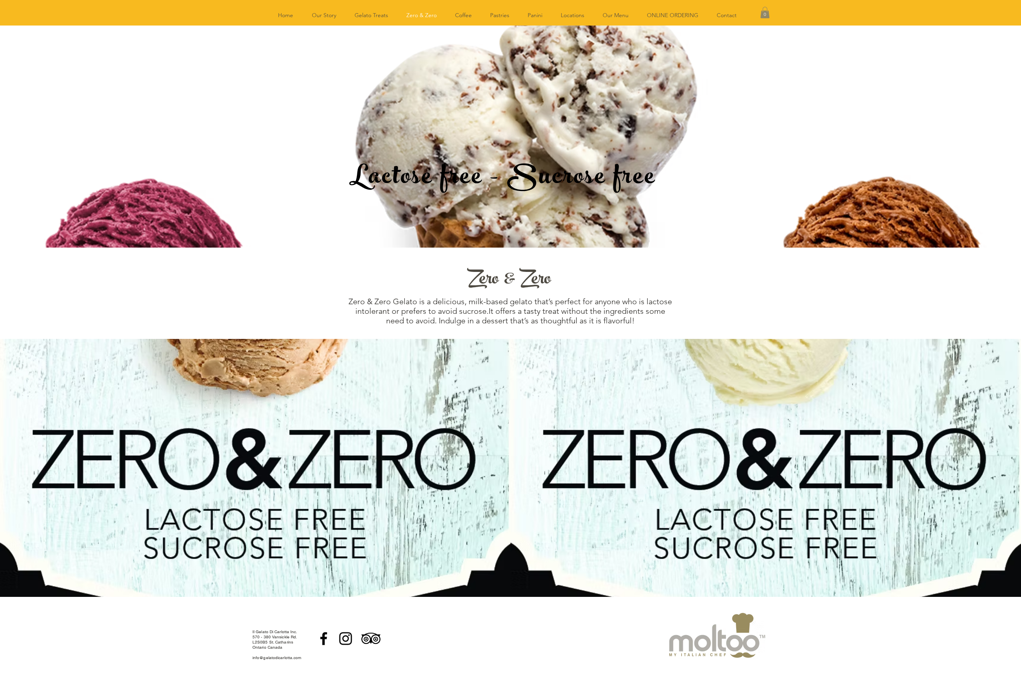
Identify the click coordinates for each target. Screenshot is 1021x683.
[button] (765, 12)
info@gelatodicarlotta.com (277, 657)
